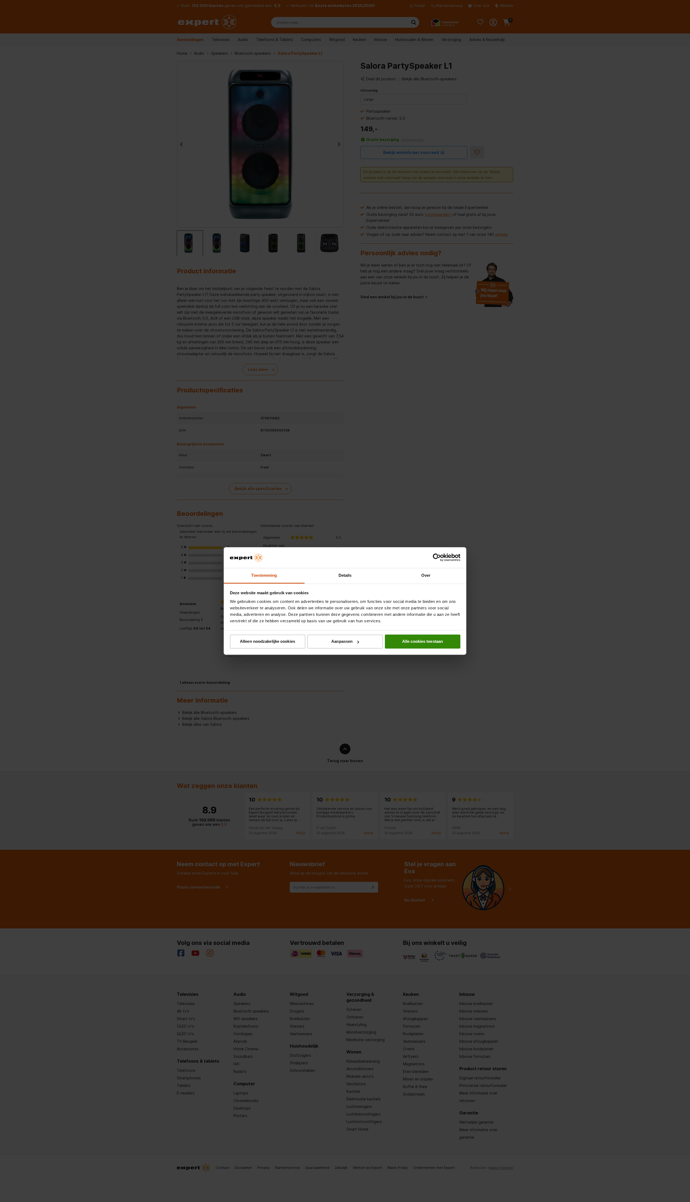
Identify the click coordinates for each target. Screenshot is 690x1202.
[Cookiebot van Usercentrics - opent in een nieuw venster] (436, 558)
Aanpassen (342, 641)
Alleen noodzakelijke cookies (267, 641)
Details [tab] (345, 575)
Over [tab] (425, 575)
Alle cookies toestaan (422, 641)
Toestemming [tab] (264, 575)
